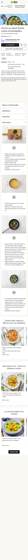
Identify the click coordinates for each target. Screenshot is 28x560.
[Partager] (25, 44)
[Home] (2, 6)
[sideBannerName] (14, 92)
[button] (14, 111)
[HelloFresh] (14, 2)
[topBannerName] (14, 11)
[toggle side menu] (2, 2)
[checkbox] (1, 36)
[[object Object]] (21, 44)
